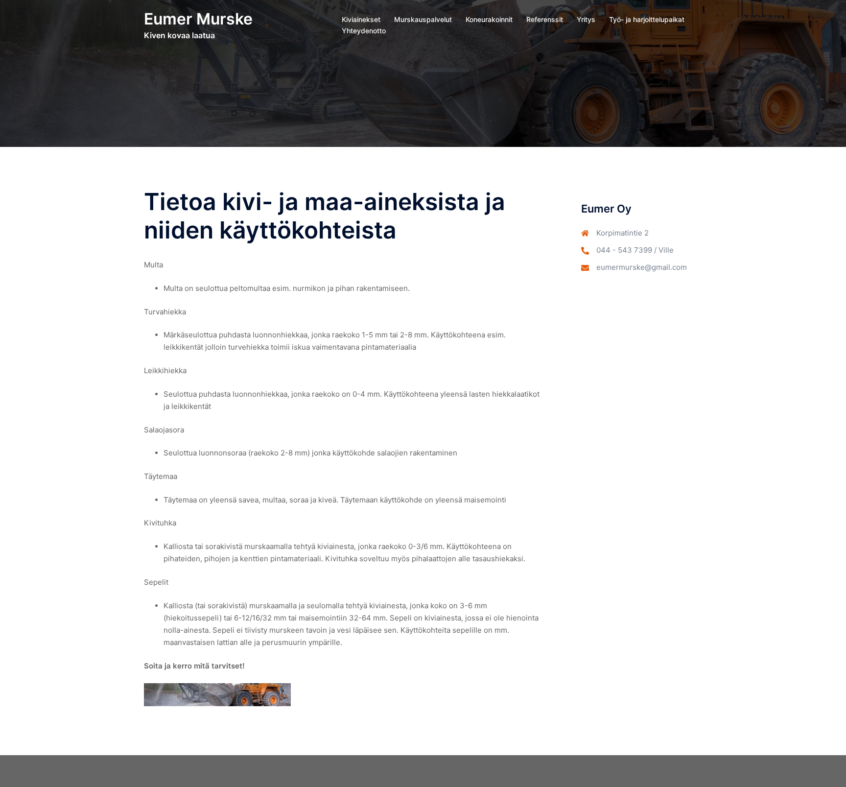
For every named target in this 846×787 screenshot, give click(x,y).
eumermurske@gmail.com (641, 267)
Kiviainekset (361, 19)
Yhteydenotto (364, 30)
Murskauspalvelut (423, 19)
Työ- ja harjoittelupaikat (646, 19)
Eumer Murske (198, 18)
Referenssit (544, 19)
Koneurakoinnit (489, 19)
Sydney (312, 771)
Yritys (586, 19)
